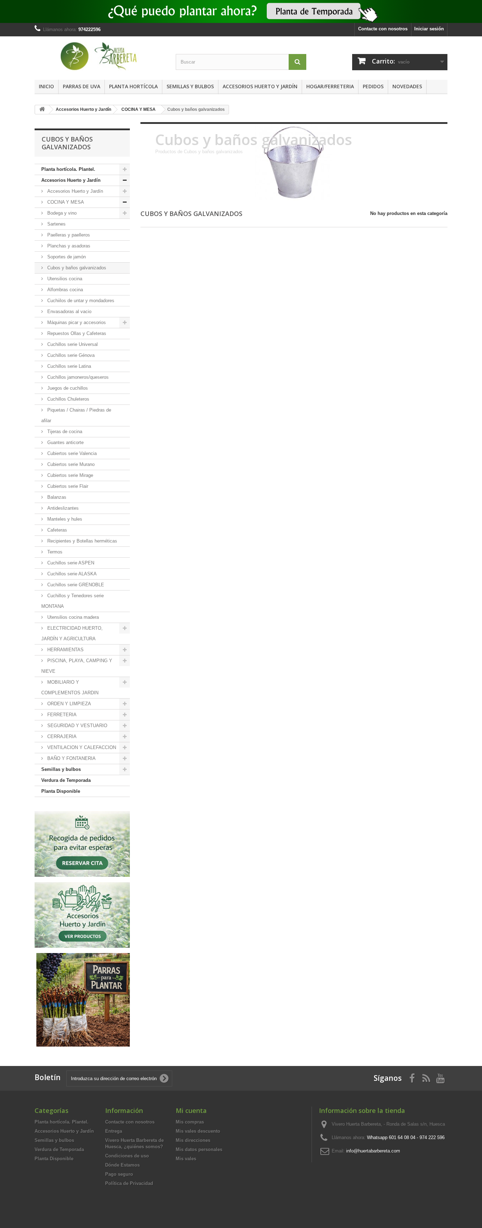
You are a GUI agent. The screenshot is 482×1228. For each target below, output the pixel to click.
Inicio (46, 86)
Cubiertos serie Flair (67, 486)
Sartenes (56, 224)
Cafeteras (56, 530)
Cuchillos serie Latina (68, 366)
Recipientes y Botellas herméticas (81, 541)
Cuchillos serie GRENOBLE (75, 584)
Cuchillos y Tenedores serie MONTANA (72, 601)
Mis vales (186, 1158)
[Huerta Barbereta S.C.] (100, 56)
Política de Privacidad (129, 1183)
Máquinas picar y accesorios (76, 322)
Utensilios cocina (64, 278)
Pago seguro (119, 1174)
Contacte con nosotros (383, 28)
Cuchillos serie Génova (70, 355)
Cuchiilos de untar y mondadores (80, 300)
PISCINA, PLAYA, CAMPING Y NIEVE (76, 666)
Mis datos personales (199, 1149)
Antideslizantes (62, 508)
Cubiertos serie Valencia (71, 453)
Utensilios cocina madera (72, 617)
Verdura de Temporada (66, 780)
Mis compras (190, 1122)
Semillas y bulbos (190, 86)
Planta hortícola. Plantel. (68, 169)
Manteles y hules (64, 519)
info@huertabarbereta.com (373, 1151)
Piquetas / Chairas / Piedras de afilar (76, 415)
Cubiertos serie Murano (70, 464)
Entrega (113, 1131)
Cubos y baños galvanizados (76, 267)
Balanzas (56, 497)
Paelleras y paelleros (68, 235)
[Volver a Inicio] (42, 109)
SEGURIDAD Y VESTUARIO (76, 725)
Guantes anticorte (65, 442)
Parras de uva (81, 86)
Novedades (407, 86)
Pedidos (373, 86)
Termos (54, 552)
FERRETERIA (61, 714)
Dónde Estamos (122, 1165)
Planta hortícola (133, 86)
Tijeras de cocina (64, 431)
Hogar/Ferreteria (330, 86)
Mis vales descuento (198, 1131)
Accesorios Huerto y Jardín (260, 86)
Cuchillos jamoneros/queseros (77, 377)
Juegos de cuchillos (67, 388)
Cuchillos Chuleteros (67, 399)
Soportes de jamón (66, 256)
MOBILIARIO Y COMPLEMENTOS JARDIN (69, 687)
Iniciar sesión (429, 28)
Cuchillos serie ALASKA (71, 573)
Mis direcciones (193, 1140)
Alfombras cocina (64, 289)
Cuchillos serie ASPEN (70, 562)
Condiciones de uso (127, 1155)
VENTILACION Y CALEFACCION (81, 747)
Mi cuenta (191, 1110)
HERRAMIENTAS (65, 649)
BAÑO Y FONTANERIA (71, 758)
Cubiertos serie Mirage (69, 475)
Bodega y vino (61, 213)
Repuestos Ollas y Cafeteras (76, 333)
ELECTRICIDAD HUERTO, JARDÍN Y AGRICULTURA (72, 633)
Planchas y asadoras (68, 245)
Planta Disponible (60, 791)
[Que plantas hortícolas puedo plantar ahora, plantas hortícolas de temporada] (241, 11)
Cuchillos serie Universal (72, 344)
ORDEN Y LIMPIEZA (68, 703)
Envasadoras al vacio (68, 311)
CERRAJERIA (61, 736)
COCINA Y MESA (65, 202)
